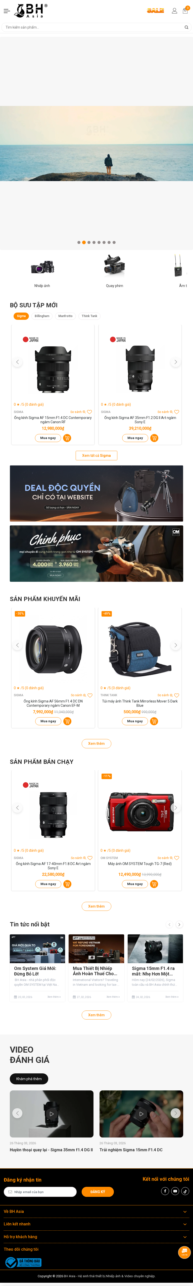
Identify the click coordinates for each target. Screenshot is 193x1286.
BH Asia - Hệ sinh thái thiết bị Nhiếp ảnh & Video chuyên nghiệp (109, 1276)
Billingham (42, 316)
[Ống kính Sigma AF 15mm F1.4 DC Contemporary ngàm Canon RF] (53, 366)
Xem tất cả (96, 456)
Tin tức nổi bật (30, 924)
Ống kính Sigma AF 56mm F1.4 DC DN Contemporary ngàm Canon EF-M (53, 703)
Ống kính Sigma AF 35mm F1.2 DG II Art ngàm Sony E (140, 420)
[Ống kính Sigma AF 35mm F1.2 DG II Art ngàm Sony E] (140, 366)
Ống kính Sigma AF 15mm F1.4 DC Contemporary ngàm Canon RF (53, 420)
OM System (109, 858)
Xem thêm (96, 744)
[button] (78, 242)
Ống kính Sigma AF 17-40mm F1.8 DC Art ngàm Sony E (53, 866)
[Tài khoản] (175, 11)
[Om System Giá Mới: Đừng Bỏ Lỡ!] (37, 948)
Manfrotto (65, 316)
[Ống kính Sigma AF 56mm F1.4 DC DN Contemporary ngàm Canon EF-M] (53, 649)
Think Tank (89, 316)
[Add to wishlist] (89, 411)
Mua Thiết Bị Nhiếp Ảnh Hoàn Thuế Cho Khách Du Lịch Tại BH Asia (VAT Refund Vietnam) (95, 971)
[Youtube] (175, 1191)
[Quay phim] (114, 266)
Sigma (21, 316)
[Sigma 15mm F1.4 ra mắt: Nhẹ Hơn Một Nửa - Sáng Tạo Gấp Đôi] (155, 948)
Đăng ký (97, 1192)
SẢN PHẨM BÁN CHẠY (41, 761)
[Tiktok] (185, 1191)
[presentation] (169, 924)
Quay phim (114, 286)
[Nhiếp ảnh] (42, 266)
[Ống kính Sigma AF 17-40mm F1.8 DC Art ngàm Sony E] (53, 812)
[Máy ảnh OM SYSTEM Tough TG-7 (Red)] (140, 812)
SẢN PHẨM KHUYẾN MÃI (45, 599)
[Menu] (7, 11)
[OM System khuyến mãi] (96, 553)
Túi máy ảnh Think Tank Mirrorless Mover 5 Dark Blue (140, 703)
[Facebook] (165, 1191)
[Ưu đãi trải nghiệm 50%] (96, 493)
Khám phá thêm (29, 1079)
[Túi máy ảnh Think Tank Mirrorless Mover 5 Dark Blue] (140, 649)
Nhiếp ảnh (42, 286)
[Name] (186, 27)
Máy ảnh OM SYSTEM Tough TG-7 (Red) (140, 864)
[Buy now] (67, 438)
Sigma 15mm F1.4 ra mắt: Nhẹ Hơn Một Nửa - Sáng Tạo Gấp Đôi (153, 971)
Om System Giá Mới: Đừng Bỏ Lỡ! (35, 971)
